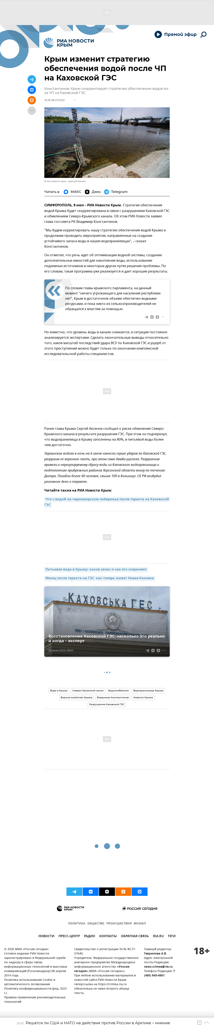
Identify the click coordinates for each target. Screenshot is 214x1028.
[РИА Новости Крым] (68, 43)
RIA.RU (158, 936)
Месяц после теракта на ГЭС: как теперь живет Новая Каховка (99, 578)
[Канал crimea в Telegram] (74, 891)
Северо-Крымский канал (88, 690)
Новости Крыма (143, 697)
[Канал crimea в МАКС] (140, 891)
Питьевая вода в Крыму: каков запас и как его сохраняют (96, 569)
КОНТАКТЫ (108, 936)
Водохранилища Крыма (148, 690)
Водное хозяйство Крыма (76, 697)
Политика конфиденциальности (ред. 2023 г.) (35, 991)
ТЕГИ (172, 936)
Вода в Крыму (59, 690)
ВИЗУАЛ (140, 923)
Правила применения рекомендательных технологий (35, 999)
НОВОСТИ (46, 936)
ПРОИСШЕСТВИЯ (119, 923)
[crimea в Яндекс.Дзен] (107, 891)
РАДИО (89, 936)
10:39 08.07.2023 (54, 100)
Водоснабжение (118, 690)
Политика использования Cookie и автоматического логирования (29, 982)
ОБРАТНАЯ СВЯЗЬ (135, 936)
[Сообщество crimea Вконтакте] (91, 891)
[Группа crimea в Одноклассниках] (123, 891)
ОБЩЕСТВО (95, 923)
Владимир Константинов (113, 697)
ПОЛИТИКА (76, 923)
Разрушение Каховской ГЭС (106, 704)
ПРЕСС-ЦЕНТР (69, 936)
